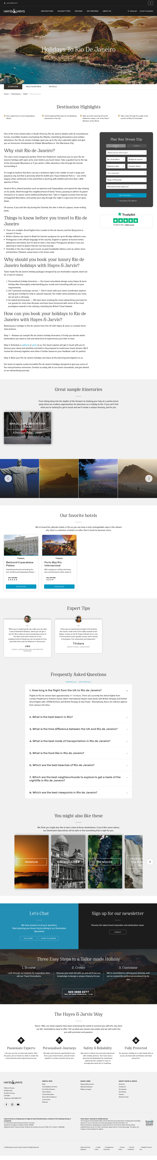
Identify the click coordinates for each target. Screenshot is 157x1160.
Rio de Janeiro (35, 94)
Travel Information (48, 1094)
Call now (28, 938)
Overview (13, 86)
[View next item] (150, 862)
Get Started (125, 195)
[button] (78, 690)
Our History (122, 1092)
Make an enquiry (86, 1089)
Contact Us (122, 1087)
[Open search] (150, 3)
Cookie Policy (97, 1148)
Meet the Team (124, 1097)
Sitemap (45, 1102)
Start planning (48, 938)
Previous (8, 478)
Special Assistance (87, 1087)
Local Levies (46, 1099)
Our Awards (122, 1089)
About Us (107, 11)
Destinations (47, 11)
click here (32, 1123)
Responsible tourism (87, 1084)
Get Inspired (92, 11)
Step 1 (116, 146)
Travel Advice (46, 1092)
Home (6, 94)
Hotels (53, 86)
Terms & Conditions (131, 1148)
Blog (43, 1084)
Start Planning (146, 11)
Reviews (78, 11)
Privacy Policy (121, 1148)
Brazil (25, 94)
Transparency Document (108, 1148)
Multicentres (33, 86)
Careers (121, 1094)
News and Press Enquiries (85, 1148)
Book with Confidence (49, 1097)
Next (149, 478)
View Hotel (21, 587)
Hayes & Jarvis (14, 11)
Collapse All (85, 682)
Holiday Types (64, 11)
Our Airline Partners (48, 1089)
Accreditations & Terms (49, 1087)
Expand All (71, 682)
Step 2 (137, 146)
